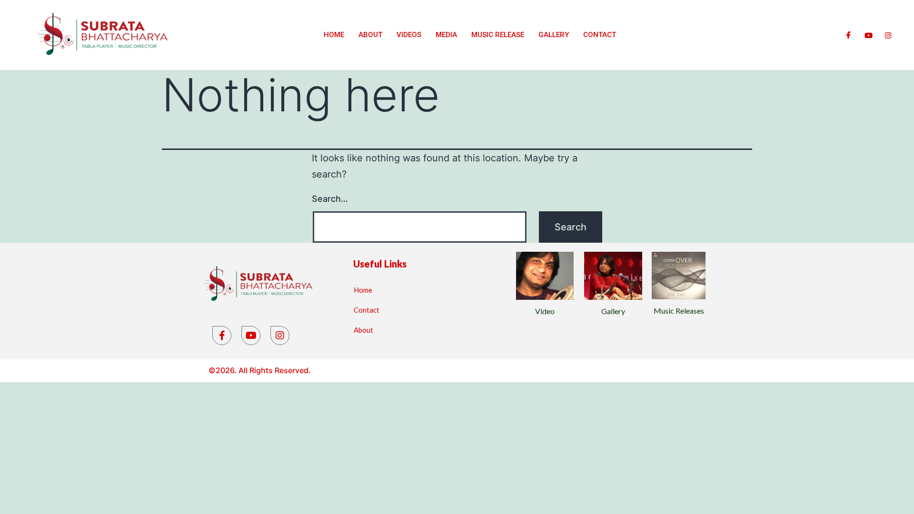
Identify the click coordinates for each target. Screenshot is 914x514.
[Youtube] (868, 35)
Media (446, 34)
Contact (599, 34)
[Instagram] (888, 35)
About (370, 34)
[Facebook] (848, 35)
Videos (409, 34)
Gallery (553, 34)
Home (334, 34)
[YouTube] (250, 335)
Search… (330, 199)
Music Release (497, 34)
